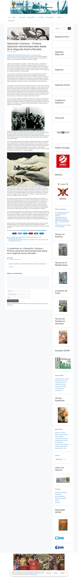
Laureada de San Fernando (61, 438)
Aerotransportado (11, 238)
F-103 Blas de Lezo (59, 388)
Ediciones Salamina (50, 17)
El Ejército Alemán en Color (61, 380)
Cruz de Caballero (59, 436)
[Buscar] (69, 28)
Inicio (9, 17)
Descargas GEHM (30, 17)
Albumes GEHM (22, 17)
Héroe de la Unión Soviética (61, 434)
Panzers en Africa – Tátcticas (61, 444)
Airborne (17, 238)
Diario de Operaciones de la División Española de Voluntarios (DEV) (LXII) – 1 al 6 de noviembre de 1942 (62, 220)
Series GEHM (41, 17)
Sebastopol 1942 (59, 390)
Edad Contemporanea (60, 496)
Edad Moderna (58, 494)
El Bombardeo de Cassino (61, 446)
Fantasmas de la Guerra (60, 386)
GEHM (14, 17)
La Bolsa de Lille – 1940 (60, 448)
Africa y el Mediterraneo (12, 237)
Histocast (59, 17)
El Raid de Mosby (59, 442)
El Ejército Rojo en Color (60, 384)
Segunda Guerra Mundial (32, 237)
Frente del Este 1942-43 (60, 382)
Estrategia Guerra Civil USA (61, 440)
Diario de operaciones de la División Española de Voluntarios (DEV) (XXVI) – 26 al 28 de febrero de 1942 (28, 239)
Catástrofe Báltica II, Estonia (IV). (14, 240)
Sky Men (39, 237)
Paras (20, 238)
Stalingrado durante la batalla (62, 378)
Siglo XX (57, 500)
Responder (11, 266)
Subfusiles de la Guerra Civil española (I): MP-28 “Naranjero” (62, 214)
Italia (26, 237)
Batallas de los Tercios (60, 432)
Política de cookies (33, 574)
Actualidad (57, 502)
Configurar (62, 573)
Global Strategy (11, 20)
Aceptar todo (48, 573)
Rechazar (55, 573)
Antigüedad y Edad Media (61, 492)
